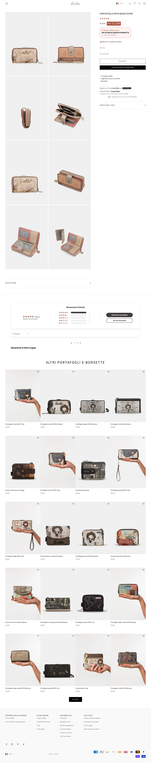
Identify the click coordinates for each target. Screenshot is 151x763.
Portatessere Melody (82, 490)
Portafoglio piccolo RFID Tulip (50, 490)
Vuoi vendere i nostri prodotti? (15, 722)
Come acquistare (65, 729)
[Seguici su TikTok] (24, 744)
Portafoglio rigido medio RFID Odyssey (123, 622)
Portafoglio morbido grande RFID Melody (54, 622)
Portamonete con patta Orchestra (51, 556)
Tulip (38, 725)
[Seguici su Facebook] (6, 744)
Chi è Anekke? (9, 718)
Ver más (75, 699)
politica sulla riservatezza (92, 718)
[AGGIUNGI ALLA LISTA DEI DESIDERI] (38, 371)
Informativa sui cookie (91, 722)
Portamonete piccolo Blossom (121, 556)
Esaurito (123, 61)
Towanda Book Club (43, 722)
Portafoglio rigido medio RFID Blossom (18, 688)
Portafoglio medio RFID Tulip (14, 424)
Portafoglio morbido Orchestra (121, 424)
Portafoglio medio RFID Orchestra (51, 424)
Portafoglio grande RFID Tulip (120, 490)
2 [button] (74, 343)
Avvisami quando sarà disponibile (123, 67)
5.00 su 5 (37, 317)
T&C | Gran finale (65, 736)
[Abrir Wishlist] (134, 3)
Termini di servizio (66, 733)
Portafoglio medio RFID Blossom (121, 688)
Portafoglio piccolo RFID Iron (85, 622)
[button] (104, 19)
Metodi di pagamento (67, 725)
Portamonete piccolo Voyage (14, 490)
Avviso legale (88, 725)
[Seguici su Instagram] (12, 744)
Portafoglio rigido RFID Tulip (14, 556)
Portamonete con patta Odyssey (16, 622)
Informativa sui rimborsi (92, 729)
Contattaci (63, 718)
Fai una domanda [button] (119, 320)
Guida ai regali (41, 718)
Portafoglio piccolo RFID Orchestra (87, 556)
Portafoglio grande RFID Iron (49, 688)
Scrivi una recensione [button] (120, 315)
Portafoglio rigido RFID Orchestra (86, 424)
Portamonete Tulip (82, 688)
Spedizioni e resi (65, 722)
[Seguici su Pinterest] (18, 744)
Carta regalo (41, 729)
